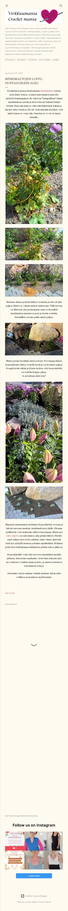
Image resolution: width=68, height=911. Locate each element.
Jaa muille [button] (9, 593)
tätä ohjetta (13, 535)
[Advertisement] (34, 709)
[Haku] (61, 5)
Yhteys (32, 59)
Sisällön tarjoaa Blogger (36, 896)
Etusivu (10, 59)
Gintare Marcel (44, 902)
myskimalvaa (46, 90)
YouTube (44, 59)
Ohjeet (21, 59)
